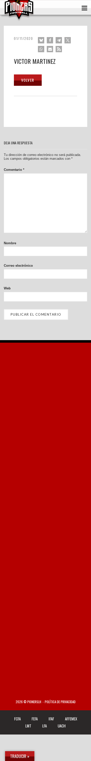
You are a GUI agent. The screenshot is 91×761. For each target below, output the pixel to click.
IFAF (51, 718)
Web (7, 288)
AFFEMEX (71, 718)
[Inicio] (19, 20)
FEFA (35, 718)
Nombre (10, 243)
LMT (28, 725)
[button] (41, 40)
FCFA (17, 718)
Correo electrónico (18, 265)
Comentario (14, 170)
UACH (62, 725)
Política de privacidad (60, 701)
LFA (44, 725)
